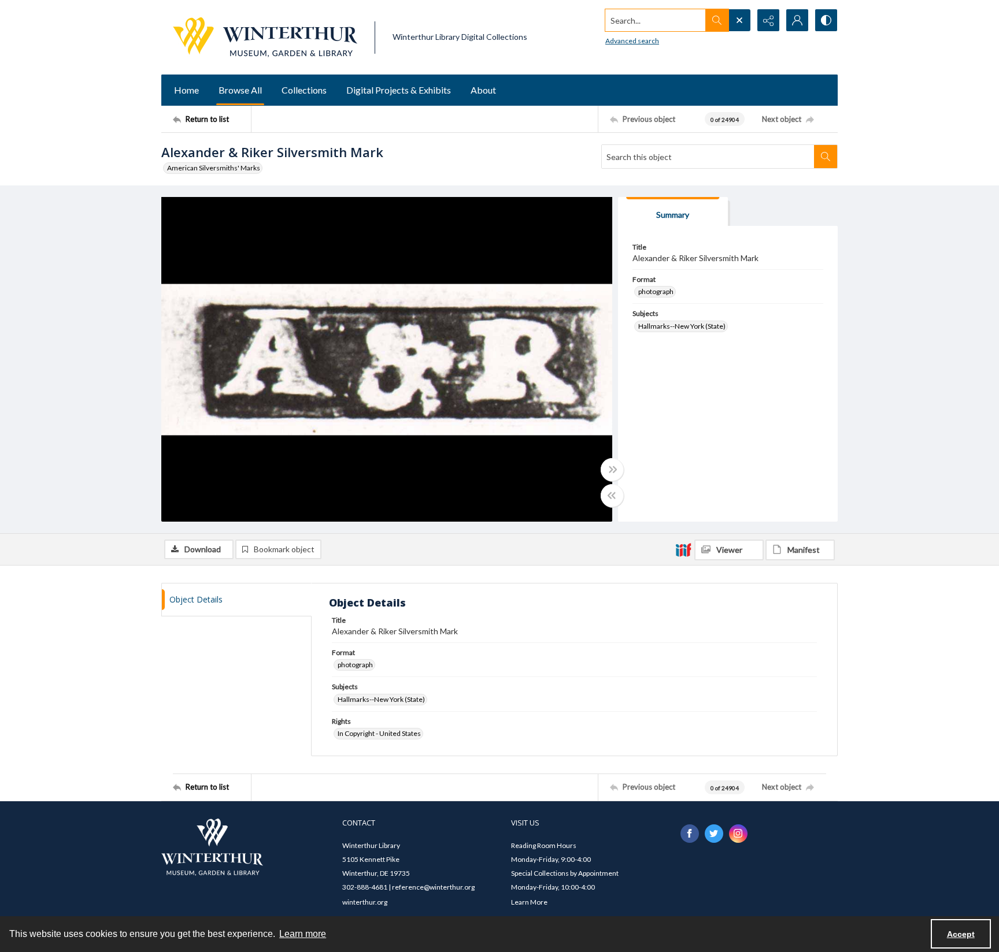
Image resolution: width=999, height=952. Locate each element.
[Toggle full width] (612, 469)
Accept (961, 934)
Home (186, 89)
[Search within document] (825, 156)
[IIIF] (683, 549)
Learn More (529, 902)
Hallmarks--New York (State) (682, 326)
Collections (304, 89)
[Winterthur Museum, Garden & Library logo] (265, 37)
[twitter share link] (714, 833)
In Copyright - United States (379, 733)
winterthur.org (364, 902)
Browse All (240, 89)
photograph (656, 291)
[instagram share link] (738, 833)
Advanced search (632, 40)
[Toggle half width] (612, 495)
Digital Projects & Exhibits (398, 89)
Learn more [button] (302, 934)
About (483, 89)
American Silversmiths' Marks (213, 167)
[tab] (673, 211)
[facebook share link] (689, 833)
